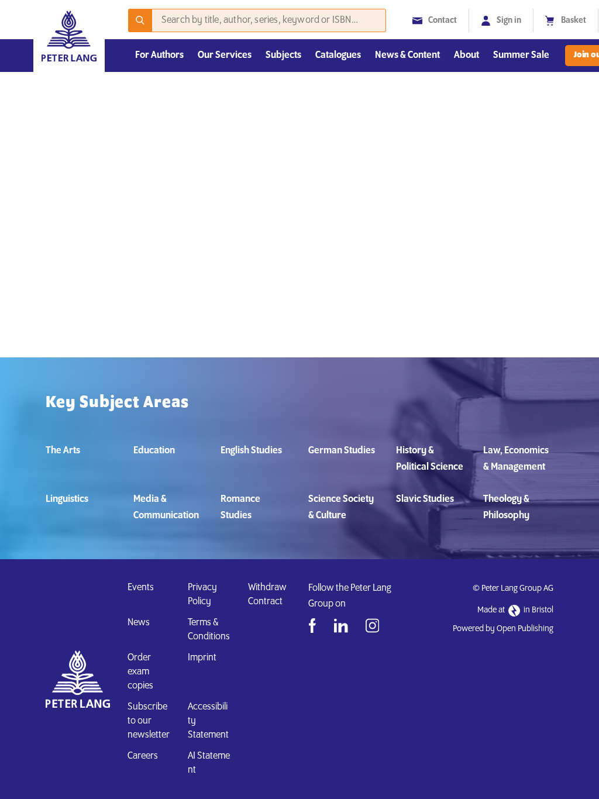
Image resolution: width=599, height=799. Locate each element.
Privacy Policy (202, 595)
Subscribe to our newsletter (149, 721)
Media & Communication (166, 507)
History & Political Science (429, 459)
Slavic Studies (425, 499)
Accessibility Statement (208, 721)
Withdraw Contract (267, 595)
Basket (573, 20)
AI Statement (209, 763)
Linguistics (67, 499)
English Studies (251, 451)
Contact (442, 20)
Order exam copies (140, 672)
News (139, 623)
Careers (143, 756)
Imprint (202, 658)
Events (141, 588)
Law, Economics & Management (516, 459)
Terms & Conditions (209, 630)
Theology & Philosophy (506, 507)
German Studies (341, 451)
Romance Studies (240, 507)
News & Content (407, 55)
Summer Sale (521, 55)
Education (154, 451)
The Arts (63, 451)
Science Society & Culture (341, 507)
